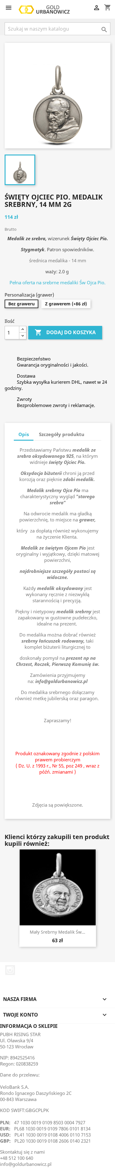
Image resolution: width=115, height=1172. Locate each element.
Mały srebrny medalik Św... (57, 932)
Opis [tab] (23, 434)
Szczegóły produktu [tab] (61, 434)
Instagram (10, 970)
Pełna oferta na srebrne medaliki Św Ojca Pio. (57, 282)
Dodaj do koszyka (65, 332)
